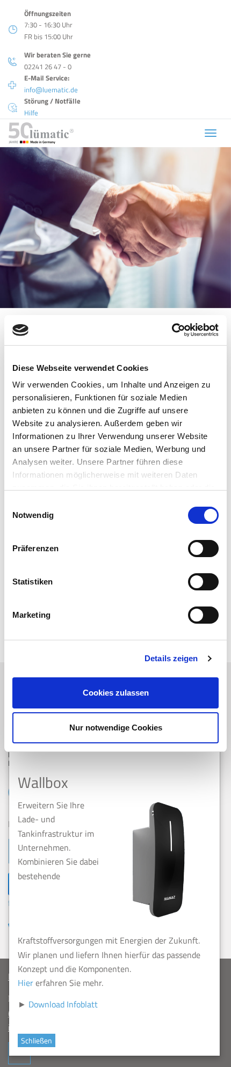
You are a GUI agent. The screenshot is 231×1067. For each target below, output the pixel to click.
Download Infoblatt (65, 1004)
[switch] (203, 548)
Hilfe (31, 112)
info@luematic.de (51, 89)
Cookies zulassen (116, 692)
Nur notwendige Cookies (115, 727)
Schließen (38, 1040)
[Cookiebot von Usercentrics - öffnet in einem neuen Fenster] (172, 330)
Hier (27, 982)
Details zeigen (171, 658)
